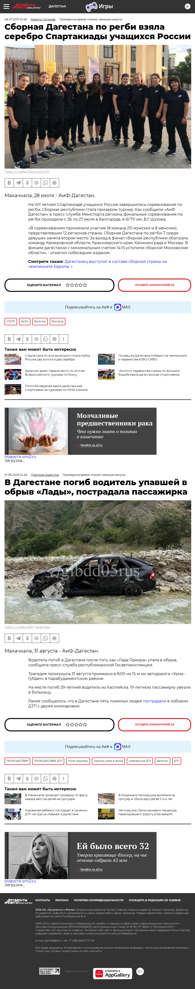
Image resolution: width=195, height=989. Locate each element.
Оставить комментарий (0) (154, 285)
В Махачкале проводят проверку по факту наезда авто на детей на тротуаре (56, 797)
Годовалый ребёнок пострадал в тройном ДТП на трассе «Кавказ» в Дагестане (56, 812)
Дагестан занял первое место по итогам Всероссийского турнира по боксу (55, 372)
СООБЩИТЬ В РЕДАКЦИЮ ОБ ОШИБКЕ (155, 900)
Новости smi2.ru (20, 456)
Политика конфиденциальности (98, 900)
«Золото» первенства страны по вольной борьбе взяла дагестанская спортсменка (149, 372)
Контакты (42, 900)
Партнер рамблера (76, 971)
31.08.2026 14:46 (16, 475)
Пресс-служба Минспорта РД (27, 171)
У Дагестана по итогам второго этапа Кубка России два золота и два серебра (57, 357)
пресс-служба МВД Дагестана (27, 627)
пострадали (155, 701)
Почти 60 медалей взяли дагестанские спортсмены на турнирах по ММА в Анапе (56, 388)
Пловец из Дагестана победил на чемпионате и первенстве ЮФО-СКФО (152, 357)
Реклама (61, 900)
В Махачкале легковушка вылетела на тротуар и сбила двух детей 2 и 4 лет (146, 797)
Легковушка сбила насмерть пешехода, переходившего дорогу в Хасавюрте (147, 812)
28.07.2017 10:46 (16, 19)
